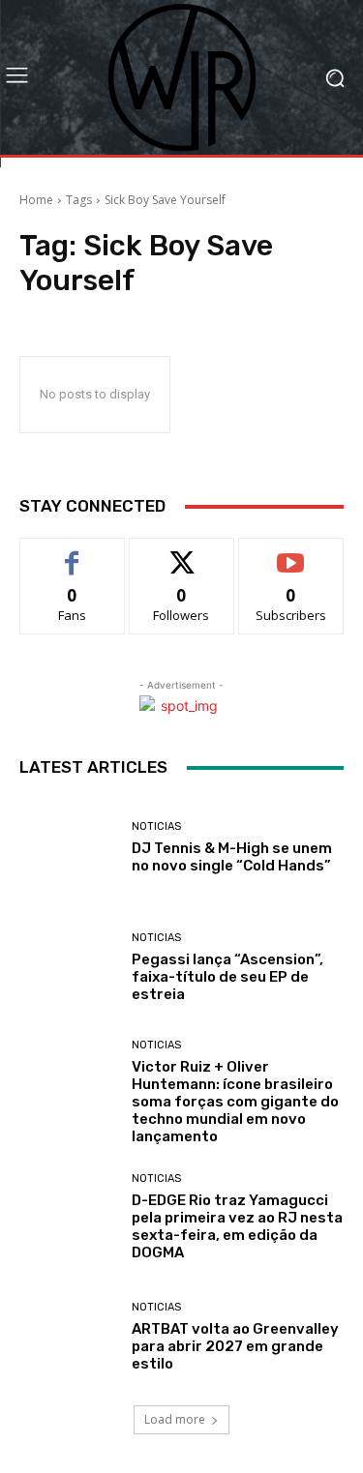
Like (72, 552)
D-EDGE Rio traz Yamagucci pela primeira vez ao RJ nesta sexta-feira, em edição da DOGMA (237, 1226)
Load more (174, 1419)
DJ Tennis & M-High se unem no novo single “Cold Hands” (232, 857)
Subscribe (291, 552)
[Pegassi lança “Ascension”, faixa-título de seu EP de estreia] (68, 968)
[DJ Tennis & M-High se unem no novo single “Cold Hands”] (68, 848)
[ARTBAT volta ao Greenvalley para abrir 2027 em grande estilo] (68, 1338)
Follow (181, 552)
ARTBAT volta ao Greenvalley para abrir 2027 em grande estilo (235, 1346)
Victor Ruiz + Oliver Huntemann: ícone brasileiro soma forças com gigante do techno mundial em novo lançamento (235, 1101)
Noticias (156, 826)
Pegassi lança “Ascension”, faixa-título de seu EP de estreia (227, 977)
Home (36, 199)
